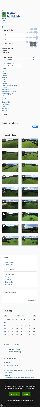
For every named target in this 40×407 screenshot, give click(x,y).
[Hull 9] (10, 192)
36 (5, 338)
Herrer (4, 81)
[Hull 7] (10, 179)
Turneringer (5, 108)
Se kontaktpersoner (9, 63)
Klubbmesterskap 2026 (13, 365)
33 (5, 329)
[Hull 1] (10, 143)
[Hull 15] (10, 228)
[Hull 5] (10, 167)
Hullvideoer (5, 104)
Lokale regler (9, 262)
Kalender (5, 73)
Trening (4, 110)
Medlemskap (6, 89)
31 (5, 323)
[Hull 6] (30, 167)
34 (5, 332)
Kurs (3, 106)
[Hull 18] (30, 241)
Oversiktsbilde (9, 274)
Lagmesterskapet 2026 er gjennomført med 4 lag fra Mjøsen (19, 378)
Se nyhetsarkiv (32, 300)
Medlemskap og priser (9, 91)
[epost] (33, 57)
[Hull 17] (10, 241)
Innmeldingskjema (8, 94)
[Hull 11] (10, 204)
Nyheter (4, 71)
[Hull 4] (30, 155)
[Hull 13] (10, 216)
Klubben (4, 75)
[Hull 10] (30, 192)
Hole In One (9, 265)
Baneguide (5, 98)
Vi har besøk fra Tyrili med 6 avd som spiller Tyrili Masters (18, 371)
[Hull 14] (30, 216)
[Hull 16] (30, 228)
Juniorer (4, 77)
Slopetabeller (6, 102)
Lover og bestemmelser (9, 85)
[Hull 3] (10, 155)
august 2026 (20, 316)
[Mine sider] (2, 11)
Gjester (4, 87)
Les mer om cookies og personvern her (20, 400)
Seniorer (4, 83)
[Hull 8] (30, 179)
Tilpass (26, 394)
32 (5, 326)
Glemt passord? (8, 43)
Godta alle (14, 394)
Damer (4, 79)
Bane (3, 96)
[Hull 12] (30, 204)
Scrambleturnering (15, 352)
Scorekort (5, 100)
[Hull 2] (30, 143)
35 (5, 335)
